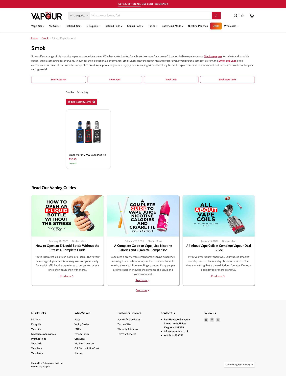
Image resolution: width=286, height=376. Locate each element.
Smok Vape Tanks (227, 79)
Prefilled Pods (113, 25)
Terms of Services (127, 333)
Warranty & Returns (128, 329)
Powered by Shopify (40, 366)
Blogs (77, 319)
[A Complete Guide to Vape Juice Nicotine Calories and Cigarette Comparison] (143, 216)
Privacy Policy (81, 333)
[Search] (216, 15)
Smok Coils (171, 79)
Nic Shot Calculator (84, 343)
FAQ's (77, 329)
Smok (45, 38)
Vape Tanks (37, 353)
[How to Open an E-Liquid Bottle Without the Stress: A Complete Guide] (67, 216)
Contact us (79, 338)
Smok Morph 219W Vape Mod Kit (87, 154)
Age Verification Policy (129, 319)
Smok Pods (114, 79)
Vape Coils (36, 343)
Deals (216, 25)
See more (141, 290)
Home (34, 38)
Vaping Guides (81, 324)
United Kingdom (238, 364)
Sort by (70, 92)
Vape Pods (36, 348)
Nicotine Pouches (198, 25)
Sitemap (78, 353)
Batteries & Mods (172, 25)
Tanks (152, 25)
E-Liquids (92, 25)
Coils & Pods (134, 25)
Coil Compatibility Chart (86, 348)
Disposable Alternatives (43, 333)
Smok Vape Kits (58, 79)
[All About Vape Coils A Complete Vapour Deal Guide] (219, 216)
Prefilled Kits (73, 25)
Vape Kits (37, 25)
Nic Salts (54, 25)
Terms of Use (124, 324)
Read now (66, 276)
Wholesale (230, 25)
